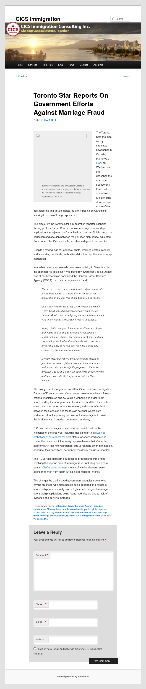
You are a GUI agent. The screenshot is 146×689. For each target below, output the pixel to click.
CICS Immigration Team (88, 515)
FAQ (60, 64)
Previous (21, 76)
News (71, 64)
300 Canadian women (54, 467)
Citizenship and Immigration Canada (65, 509)
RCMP (69, 515)
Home (20, 64)
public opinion (91, 509)
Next (126, 76)
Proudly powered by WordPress (73, 676)
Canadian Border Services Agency (75, 506)
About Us (98, 64)
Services (32, 64)
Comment (42, 555)
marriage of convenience (52, 515)
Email (41, 622)
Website (40, 639)
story (99, 163)
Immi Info (48, 64)
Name (41, 604)
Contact (84, 64)
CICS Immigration (38, 18)
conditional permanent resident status (77, 512)
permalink (42, 518)
